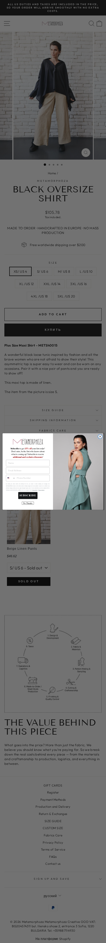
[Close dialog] (100, 436)
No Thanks (27, 503)
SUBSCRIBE (28, 495)
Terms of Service (41, 490)
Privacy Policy (34, 490)
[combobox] (10, 478)
